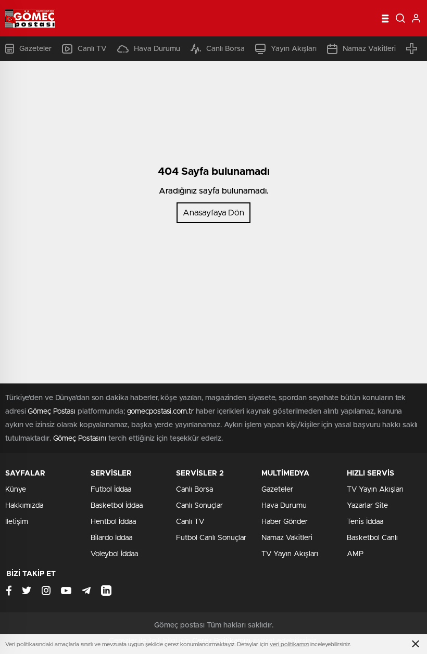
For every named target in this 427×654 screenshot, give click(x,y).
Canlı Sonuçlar (199, 505)
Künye (15, 489)
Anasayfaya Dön (213, 213)
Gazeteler (35, 49)
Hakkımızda (24, 505)
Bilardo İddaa (111, 538)
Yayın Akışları (294, 49)
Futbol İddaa (111, 489)
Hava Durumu (157, 49)
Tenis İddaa (365, 521)
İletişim (16, 521)
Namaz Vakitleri (369, 49)
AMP (355, 554)
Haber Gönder (284, 521)
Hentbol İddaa (113, 521)
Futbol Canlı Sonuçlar (211, 538)
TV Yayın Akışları (289, 554)
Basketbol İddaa (117, 505)
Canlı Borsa (225, 49)
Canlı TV (92, 49)
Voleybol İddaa (114, 554)
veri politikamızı (289, 644)
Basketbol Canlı (372, 538)
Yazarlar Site (367, 505)
